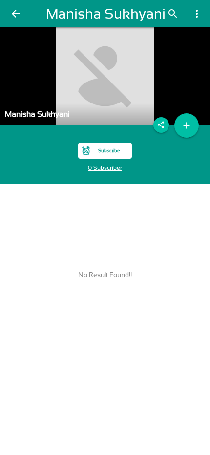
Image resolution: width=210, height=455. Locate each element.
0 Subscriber (105, 168)
